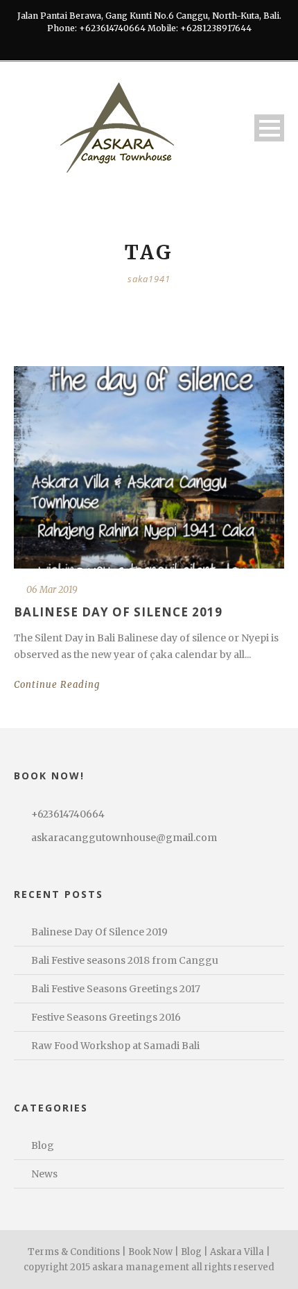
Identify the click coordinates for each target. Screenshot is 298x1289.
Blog (42, 1145)
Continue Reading (57, 685)
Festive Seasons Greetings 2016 (106, 1017)
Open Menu (269, 127)
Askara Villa (237, 1252)
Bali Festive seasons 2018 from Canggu (124, 960)
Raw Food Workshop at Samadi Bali (115, 1045)
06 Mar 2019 (52, 590)
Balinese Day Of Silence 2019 (118, 612)
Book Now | (153, 1252)
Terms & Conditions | (77, 1252)
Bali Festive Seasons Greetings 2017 (115, 989)
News (44, 1174)
